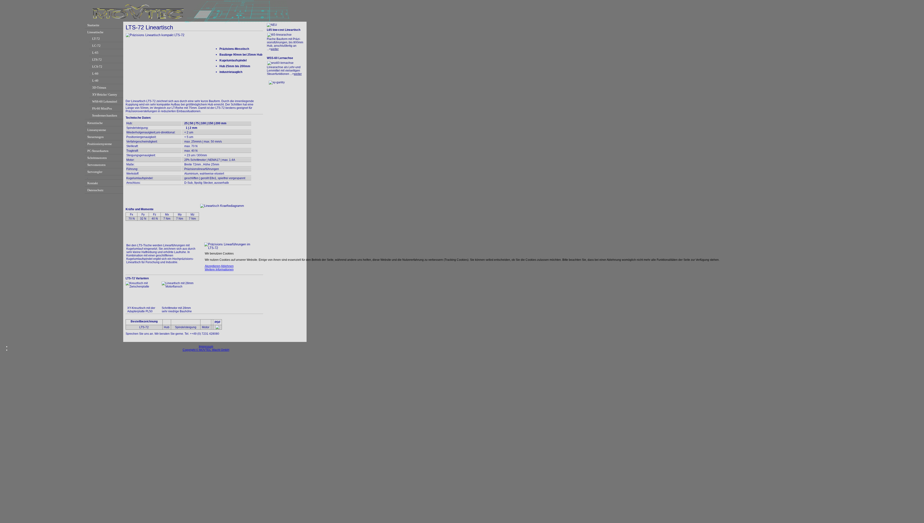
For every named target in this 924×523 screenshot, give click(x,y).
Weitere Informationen (219, 269)
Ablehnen (227, 266)
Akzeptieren (212, 266)
